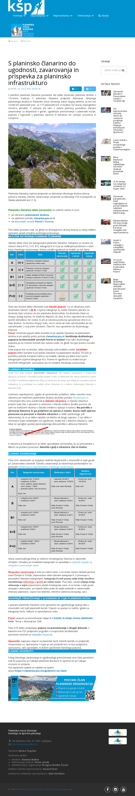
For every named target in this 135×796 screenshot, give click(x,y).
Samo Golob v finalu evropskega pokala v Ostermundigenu (121, 145)
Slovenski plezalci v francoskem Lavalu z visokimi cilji (119, 96)
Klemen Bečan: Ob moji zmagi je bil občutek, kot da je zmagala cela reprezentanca (120, 226)
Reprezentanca (61, 15)
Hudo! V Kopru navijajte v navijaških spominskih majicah (119, 246)
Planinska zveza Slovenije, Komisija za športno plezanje (44, 789)
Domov (14, 41)
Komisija (18, 15)
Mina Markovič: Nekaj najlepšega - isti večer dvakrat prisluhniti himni (119, 165)
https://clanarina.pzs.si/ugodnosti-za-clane (41, 670)
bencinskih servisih (25, 221)
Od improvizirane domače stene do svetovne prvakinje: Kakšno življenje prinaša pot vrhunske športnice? (120, 120)
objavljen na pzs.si (41, 634)
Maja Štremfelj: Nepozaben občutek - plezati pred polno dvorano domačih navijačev (119, 289)
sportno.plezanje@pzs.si (25, 744)
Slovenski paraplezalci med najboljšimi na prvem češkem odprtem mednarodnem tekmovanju (120, 204)
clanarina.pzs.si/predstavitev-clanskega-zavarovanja (45, 466)
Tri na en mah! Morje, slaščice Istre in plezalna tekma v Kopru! (119, 265)
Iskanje (105, 15)
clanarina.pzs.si (43, 218)
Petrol (38, 221)
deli (76, 89)
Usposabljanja (38, 15)
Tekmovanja (84, 15)
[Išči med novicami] (123, 70)
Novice (27, 41)
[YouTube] (115, 789)
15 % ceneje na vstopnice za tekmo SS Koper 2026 (119, 185)
